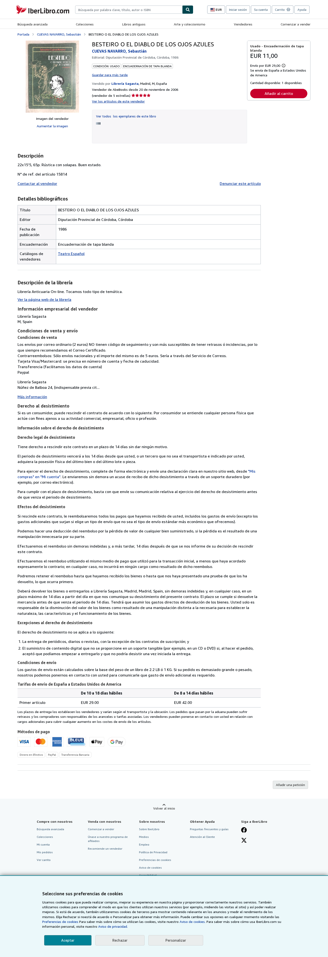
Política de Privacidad (153, 852)
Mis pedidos (45, 852)
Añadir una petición (290, 785)
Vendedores (243, 24)
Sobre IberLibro (149, 829)
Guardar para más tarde (110, 75)
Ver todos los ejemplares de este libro (126, 116)
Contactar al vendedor (37, 183)
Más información (32, 396)
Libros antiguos (134, 24)
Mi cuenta (43, 844)
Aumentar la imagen (52, 126)
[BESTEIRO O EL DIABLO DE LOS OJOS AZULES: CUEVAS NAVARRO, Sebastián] (52, 77)
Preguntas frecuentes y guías (209, 829)
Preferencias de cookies (60, 922)
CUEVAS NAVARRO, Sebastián (59, 34)
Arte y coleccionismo (189, 24)
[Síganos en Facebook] (244, 830)
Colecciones (85, 24)
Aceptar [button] (67, 940)
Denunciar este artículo (240, 183)
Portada (23, 34)
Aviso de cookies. (193, 922)
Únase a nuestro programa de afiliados (108, 839)
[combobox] (128, 10)
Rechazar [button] (120, 940)
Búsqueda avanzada (33, 24)
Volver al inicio (164, 808)
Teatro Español (71, 253)
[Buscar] (187, 10)
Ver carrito (44, 860)
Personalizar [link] (175, 940)
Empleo (144, 844)
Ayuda (302, 10)
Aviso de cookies (150, 867)
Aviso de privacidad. (113, 926)
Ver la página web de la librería (44, 299)
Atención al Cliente (202, 837)
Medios (144, 837)
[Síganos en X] (244, 840)
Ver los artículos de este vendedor (118, 101)
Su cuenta (261, 10)
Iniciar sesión (238, 10)
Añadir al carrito (279, 93)
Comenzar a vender (295, 24)
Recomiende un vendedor (105, 848)
